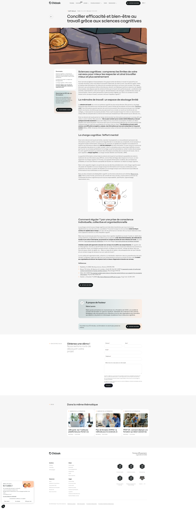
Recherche (51, 489)
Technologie (71, 465)
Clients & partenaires (73, 489)
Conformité (71, 485)
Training (51, 465)
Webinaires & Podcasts (54, 487)
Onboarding (71, 481)
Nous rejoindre (72, 475)
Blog (50, 481)
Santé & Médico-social (74, 495)
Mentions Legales (71, 503)
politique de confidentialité (109, 382)
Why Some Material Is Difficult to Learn (109, 277)
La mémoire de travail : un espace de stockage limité (64, 80)
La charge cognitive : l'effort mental (64, 82)
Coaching (51, 467)
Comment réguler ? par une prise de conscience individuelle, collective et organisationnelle (64, 86)
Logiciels (71, 491)
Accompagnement (73, 469)
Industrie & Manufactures (74, 493)
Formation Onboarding (91, 503)
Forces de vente (72, 483)
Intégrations (71, 471)
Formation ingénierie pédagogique (106, 503)
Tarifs (70, 473)
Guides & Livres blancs (54, 483)
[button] (144, 3)
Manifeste (71, 467)
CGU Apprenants (81, 503)
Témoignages (52, 469)
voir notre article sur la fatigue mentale (127, 241)
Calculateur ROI (52, 485)
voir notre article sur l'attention (94, 241)
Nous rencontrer (53, 491)
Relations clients (72, 487)
